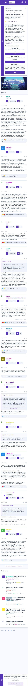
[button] (2, 2)
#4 (26, 231)
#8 (26, 367)
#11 (26, 462)
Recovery (16, 579)
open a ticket (8, 43)
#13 (26, 538)
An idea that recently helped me (14, 621)
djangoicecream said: (7, 395)
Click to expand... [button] (14, 408)
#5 (26, 258)
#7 (26, 338)
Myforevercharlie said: (7, 435)
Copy (15, 53)
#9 (26, 391)
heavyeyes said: (6, 261)
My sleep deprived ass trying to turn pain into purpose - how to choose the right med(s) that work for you (15, 610)
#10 (26, 431)
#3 (26, 192)
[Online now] (4, 385)
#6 (26, 305)
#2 (26, 156)
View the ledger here (12, 21)
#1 (26, 106)
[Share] (24, 106)
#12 (26, 502)
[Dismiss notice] (25, 8)
